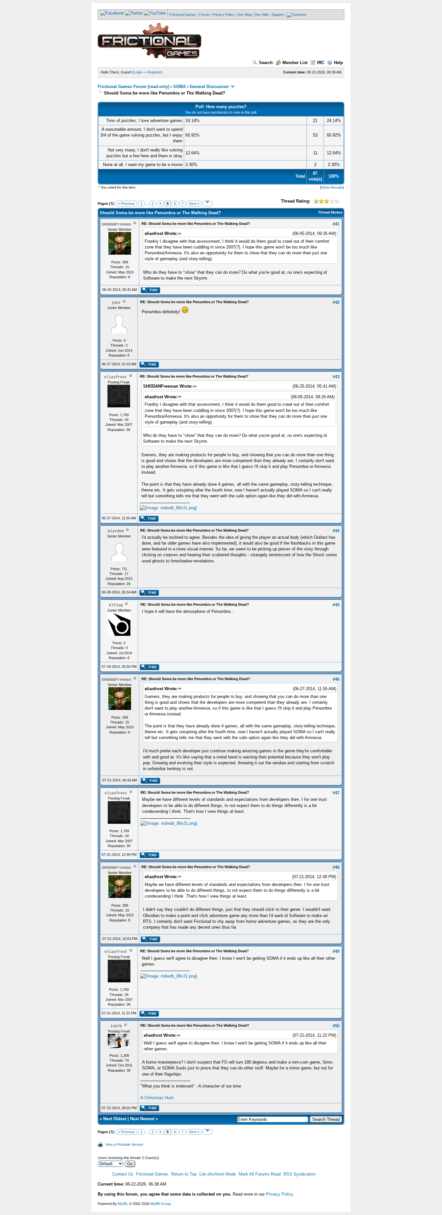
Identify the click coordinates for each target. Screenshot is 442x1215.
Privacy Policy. (280, 1194)
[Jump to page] (207, 203)
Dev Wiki (262, 15)
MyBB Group (160, 1204)
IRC (320, 62)
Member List (294, 62)
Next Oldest (114, 1118)
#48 (336, 867)
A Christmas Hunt (156, 1097)
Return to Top (183, 1174)
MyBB (122, 1204)
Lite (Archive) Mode (217, 1174)
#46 (336, 679)
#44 (336, 530)
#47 (336, 792)
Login (138, 72)
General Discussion (209, 86)
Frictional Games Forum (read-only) (133, 86)
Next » (194, 203)
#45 (336, 604)
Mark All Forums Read (260, 1174)
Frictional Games (182, 15)
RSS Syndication (299, 1174)
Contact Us (122, 1174)
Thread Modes (330, 212)
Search (266, 62)
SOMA (179, 86)
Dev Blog (245, 15)
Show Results (332, 187)
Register (154, 72)
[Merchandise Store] (296, 15)
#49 (336, 951)
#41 (336, 224)
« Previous (126, 203)
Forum (204, 15)
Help (338, 62)
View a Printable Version (124, 1144)
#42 (336, 302)
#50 (336, 1025)
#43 (336, 376)
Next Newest (142, 1118)
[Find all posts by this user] (150, 292)
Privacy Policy (223, 15)
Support (277, 15)
